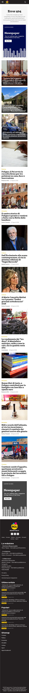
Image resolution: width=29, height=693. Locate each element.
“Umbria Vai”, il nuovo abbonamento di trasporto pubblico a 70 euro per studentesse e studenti (12, 586)
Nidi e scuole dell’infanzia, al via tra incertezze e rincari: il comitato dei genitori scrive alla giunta (14, 428)
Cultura (4, 253)
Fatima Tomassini (6, 222)
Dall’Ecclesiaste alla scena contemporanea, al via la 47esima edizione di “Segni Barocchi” (14, 258)
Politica (4, 169)
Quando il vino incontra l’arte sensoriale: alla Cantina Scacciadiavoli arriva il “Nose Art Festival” (14, 594)
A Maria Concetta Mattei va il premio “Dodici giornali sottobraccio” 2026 (14, 300)
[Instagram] (15, 534)
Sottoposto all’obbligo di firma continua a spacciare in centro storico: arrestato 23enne (14, 600)
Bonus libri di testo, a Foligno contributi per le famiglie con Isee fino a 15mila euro (14, 386)
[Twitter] (18, 534)
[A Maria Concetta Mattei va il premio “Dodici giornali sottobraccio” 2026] (14, 279)
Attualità (5, 75)
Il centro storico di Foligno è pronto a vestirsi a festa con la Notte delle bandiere (14, 216)
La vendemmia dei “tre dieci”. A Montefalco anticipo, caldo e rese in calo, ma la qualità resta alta (13, 343)
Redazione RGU (5, 180)
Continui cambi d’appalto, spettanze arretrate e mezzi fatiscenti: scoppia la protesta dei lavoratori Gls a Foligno (14, 471)
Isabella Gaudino (6, 264)
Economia (4, 336)
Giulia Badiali (5, 350)
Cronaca (5, 129)
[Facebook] (12, 534)
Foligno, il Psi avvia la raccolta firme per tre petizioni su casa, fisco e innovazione (13, 174)
